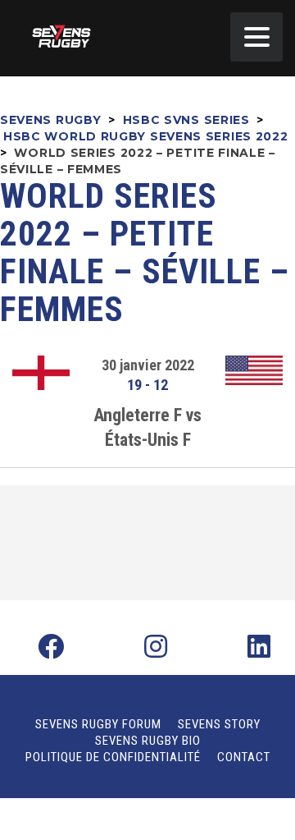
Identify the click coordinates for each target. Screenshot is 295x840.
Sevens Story (219, 724)
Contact (243, 757)
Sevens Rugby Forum (98, 724)
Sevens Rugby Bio (148, 740)
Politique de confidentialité (113, 757)
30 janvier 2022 (148, 365)
